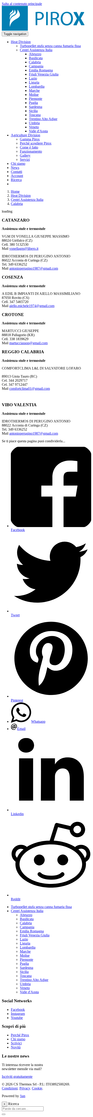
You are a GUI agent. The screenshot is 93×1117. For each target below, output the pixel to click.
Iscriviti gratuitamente (17, 1076)
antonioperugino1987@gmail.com (33, 268)
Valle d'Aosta (29, 992)
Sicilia (24, 972)
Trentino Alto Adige (34, 980)
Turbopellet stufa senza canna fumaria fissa (41, 907)
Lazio (24, 939)
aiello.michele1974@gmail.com (31, 306)
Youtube (17, 1018)
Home (15, 191)
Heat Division (21, 195)
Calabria (17, 204)
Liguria (25, 943)
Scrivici (16, 1043)
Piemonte (26, 959)
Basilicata (27, 919)
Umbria (25, 984)
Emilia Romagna (32, 931)
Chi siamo (18, 1039)
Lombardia (27, 947)
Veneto (25, 988)
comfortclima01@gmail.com (29, 388)
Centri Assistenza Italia (27, 200)
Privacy (24, 1088)
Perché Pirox (20, 1035)
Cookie (37, 1088)
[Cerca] (3, 1114)
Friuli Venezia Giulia (34, 935)
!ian (22, 1096)
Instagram (18, 1014)
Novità (16, 1047)
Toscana (26, 976)
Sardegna (26, 968)
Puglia (24, 964)
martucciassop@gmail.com (28, 343)
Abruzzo (26, 915)
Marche (25, 951)
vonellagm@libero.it (23, 248)
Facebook (18, 1009)
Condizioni (10, 1088)
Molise (25, 955)
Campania (27, 927)
